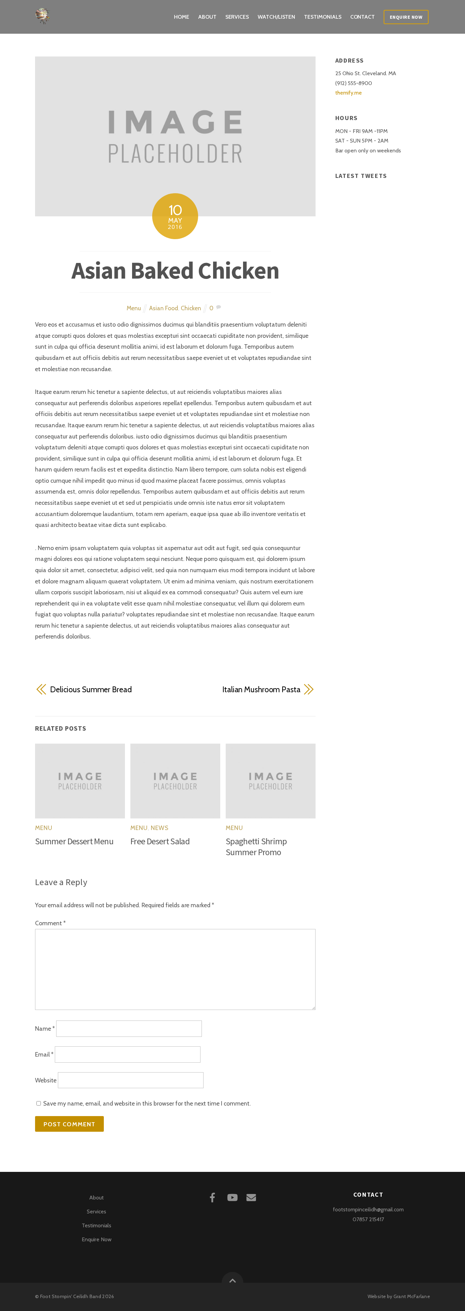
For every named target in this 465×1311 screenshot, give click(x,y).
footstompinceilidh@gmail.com (368, 1209)
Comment (50, 923)
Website (46, 1080)
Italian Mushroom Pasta (261, 689)
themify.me (348, 92)
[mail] (252, 1197)
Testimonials (322, 17)
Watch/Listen (276, 17)
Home (181, 17)
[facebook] (214, 1197)
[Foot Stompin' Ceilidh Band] (43, 19)
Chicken (191, 308)
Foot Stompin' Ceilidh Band (70, 1296)
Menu (134, 308)
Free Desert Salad (160, 841)
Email (44, 1054)
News (160, 827)
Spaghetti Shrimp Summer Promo (256, 847)
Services (237, 17)
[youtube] (233, 1197)
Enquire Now (406, 17)
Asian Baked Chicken (175, 270)
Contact (362, 17)
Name (45, 1028)
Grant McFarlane (412, 1296)
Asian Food (163, 308)
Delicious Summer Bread (90, 689)
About (207, 17)
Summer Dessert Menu (74, 841)
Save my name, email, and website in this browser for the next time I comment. (147, 1103)
